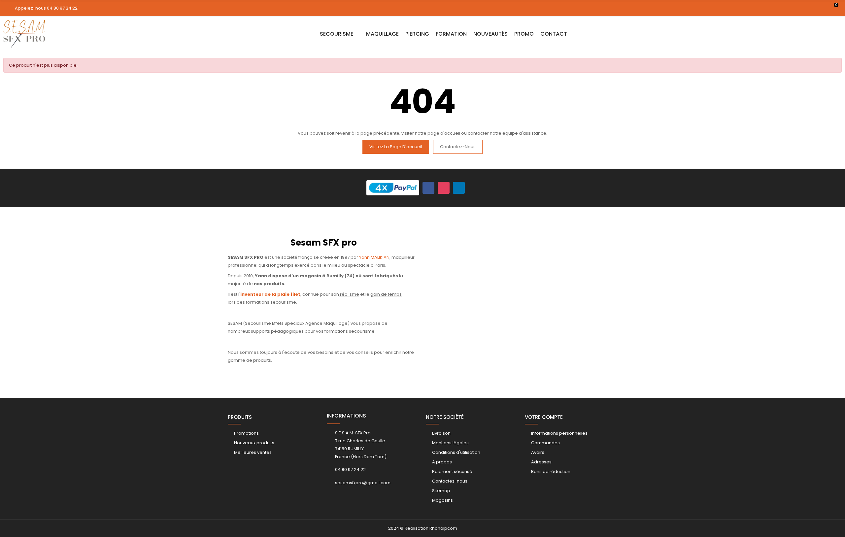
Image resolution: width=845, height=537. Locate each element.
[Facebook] (428, 188)
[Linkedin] (459, 188)
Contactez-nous (458, 147)
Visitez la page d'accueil (395, 147)
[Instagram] (444, 188)
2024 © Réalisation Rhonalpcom (422, 528)
